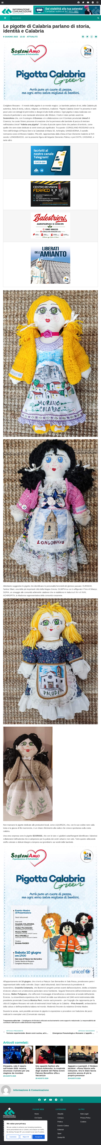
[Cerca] (98, 18)
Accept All (38, 1137)
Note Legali (84, 1114)
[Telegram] (93, 2)
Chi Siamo (38, 1118)
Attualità (32, 37)
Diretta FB (61, 1137)
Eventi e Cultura (63, 1126)
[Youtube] (88, 2)
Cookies (83, 1122)
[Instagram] (97, 2)
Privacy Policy (85, 1118)
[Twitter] (83, 2)
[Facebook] (78, 2)
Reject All (26, 1137)
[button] (2, 2)
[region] (25, 1130)
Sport (59, 1133)
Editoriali (61, 1129)
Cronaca (61, 1118)
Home (37, 1114)
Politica (60, 1122)
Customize (12, 1137)
